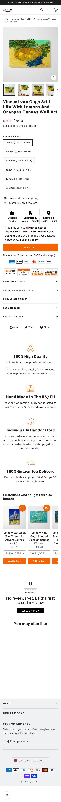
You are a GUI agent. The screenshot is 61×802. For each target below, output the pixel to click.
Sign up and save (17, 723)
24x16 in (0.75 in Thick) (18, 151)
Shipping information (18, 290)
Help (6, 703)
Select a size (12, 137)
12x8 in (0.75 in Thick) (17, 142)
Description (11, 308)
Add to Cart (14, 561)
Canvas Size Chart (15, 299)
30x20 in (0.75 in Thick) (18, 160)
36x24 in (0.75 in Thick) (18, 169)
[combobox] (14, 553)
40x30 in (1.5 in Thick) (17, 178)
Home (5, 19)
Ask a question (13, 316)
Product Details (14, 282)
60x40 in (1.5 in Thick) (17, 187)
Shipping (7, 126)
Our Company (13, 713)
